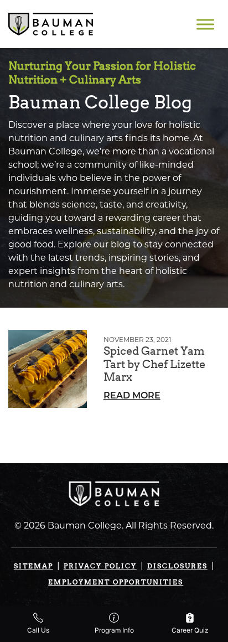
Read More (131, 396)
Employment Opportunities (115, 582)
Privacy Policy (100, 566)
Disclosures (177, 566)
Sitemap (33, 566)
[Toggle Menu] (205, 24)
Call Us (38, 630)
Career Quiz (190, 630)
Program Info (114, 630)
